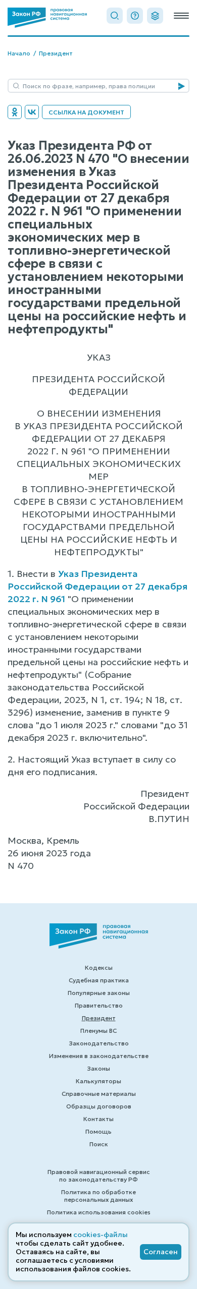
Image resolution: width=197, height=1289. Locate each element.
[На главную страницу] (47, 18)
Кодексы (99, 967)
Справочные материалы (99, 1093)
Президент (56, 53)
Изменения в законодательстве (99, 1056)
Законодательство (99, 1043)
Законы (98, 1068)
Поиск (98, 1144)
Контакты (98, 1119)
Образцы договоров (98, 1106)
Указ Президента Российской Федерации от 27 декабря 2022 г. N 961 (97, 586)
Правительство (99, 1005)
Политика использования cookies (99, 1212)
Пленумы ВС (98, 1030)
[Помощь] (135, 16)
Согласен (160, 1251)
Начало (19, 53)
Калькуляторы (98, 1081)
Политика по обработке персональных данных (98, 1195)
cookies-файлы (100, 1234)
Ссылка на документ (86, 112)
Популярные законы (99, 993)
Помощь (98, 1131)
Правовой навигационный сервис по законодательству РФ (98, 1175)
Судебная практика (99, 980)
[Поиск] (115, 16)
